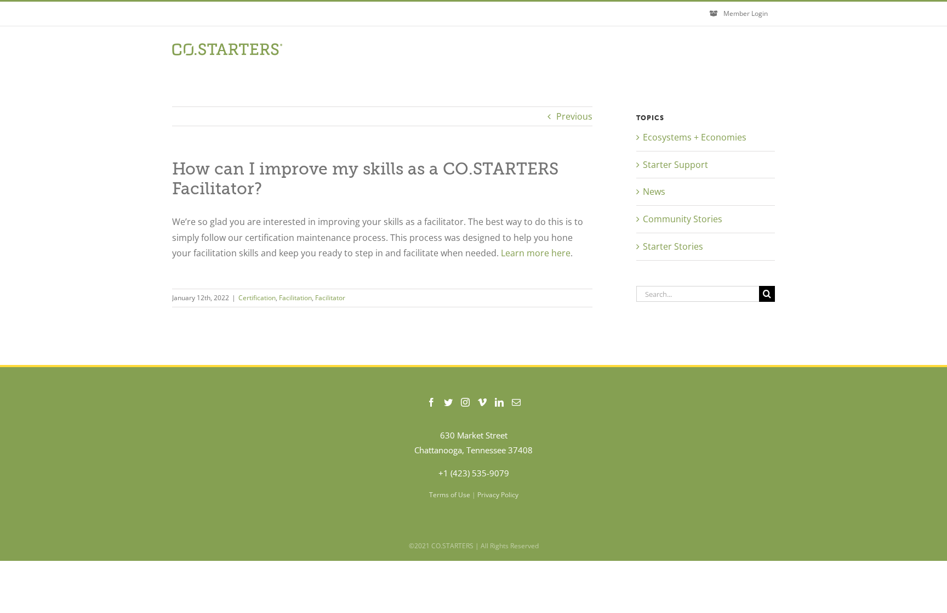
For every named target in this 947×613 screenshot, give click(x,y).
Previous (574, 116)
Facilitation (295, 297)
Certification (257, 297)
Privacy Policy (497, 494)
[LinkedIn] (499, 402)
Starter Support (675, 165)
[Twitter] (448, 402)
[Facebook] (431, 402)
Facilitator (330, 297)
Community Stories (682, 219)
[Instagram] (465, 402)
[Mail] (516, 402)
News (654, 191)
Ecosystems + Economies (694, 137)
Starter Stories (673, 246)
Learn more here (536, 253)
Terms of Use (449, 494)
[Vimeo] (482, 402)
